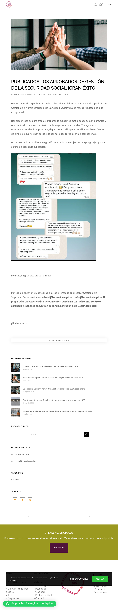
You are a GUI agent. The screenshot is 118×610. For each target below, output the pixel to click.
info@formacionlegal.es (26, 461)
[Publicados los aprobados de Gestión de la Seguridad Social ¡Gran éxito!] (15, 378)
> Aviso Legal (41, 585)
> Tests (9, 595)
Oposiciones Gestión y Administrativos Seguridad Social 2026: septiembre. (54, 389)
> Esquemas (12, 598)
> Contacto (39, 598)
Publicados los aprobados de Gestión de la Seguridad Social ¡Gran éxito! (53, 377)
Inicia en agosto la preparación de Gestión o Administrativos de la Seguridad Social (57, 411)
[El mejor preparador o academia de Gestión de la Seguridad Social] (15, 367)
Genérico (64, 94)
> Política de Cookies (44, 595)
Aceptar (100, 579)
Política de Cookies (78, 579)
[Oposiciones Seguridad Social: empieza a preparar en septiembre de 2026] (15, 401)
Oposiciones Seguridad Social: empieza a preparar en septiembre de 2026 (54, 400)
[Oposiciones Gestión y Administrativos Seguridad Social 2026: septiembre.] (15, 390)
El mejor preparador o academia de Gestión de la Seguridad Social (50, 366)
